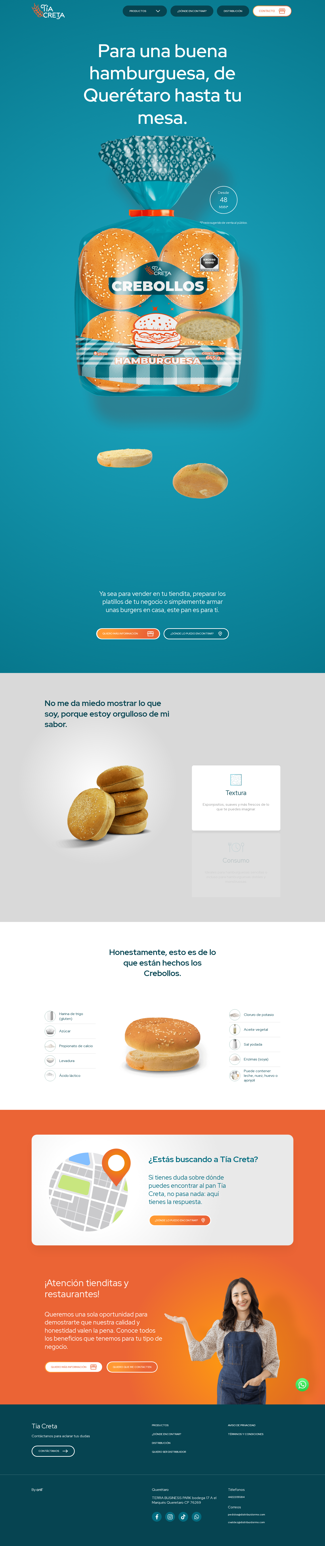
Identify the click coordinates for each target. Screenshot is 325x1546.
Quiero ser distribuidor (169, 1452)
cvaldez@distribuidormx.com (246, 1522)
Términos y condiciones (245, 1434)
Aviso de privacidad (241, 1425)
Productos (160, 1425)
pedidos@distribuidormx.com (246, 1514)
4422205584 (236, 1497)
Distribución (161, 1443)
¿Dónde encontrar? (166, 1434)
